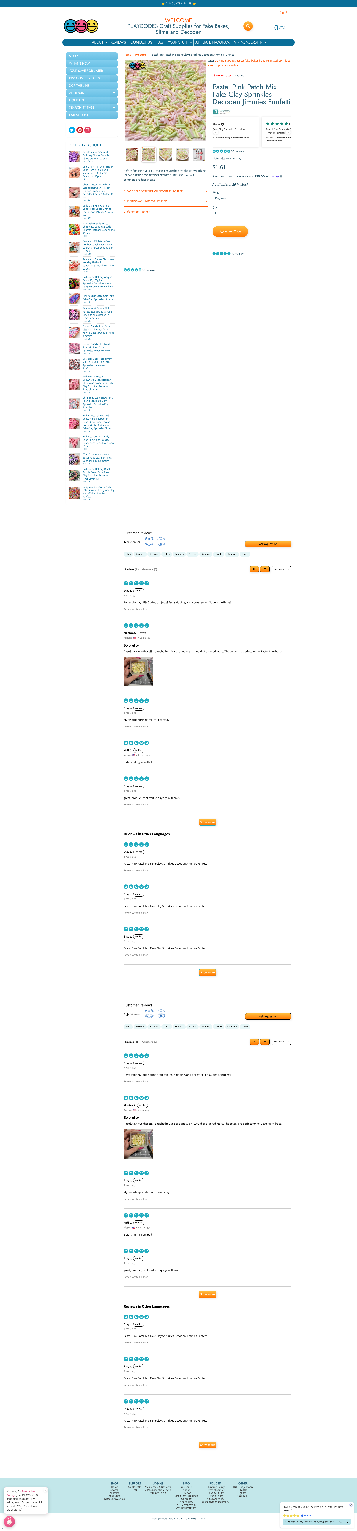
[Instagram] (87, 130)
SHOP (93, 57)
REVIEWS (118, 42)
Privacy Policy (216, 1493)
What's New (186, 1502)
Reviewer (140, 554)
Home (127, 55)
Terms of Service (215, 1490)
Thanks (218, 554)
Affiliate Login (158, 1493)
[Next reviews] (288, 132)
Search (114, 1490)
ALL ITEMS (93, 93)
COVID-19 (242, 1496)
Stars (128, 554)
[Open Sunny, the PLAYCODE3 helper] (9, 1521)
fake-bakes (251, 61)
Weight (217, 193)
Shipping (206, 554)
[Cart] (111, 160)
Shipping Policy (216, 1487)
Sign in (284, 12)
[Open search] (254, 569)
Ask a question (268, 544)
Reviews (186, 1493)
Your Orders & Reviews (158, 1487)
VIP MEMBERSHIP (250, 43)
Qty (215, 207)
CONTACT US (141, 42)
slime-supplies (217, 65)
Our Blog (186, 1499)
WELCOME (178, 20)
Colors (167, 554)
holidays (264, 61)
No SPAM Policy (215, 1499)
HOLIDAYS (93, 101)
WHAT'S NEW (79, 63)
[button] (252, 132)
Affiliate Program (186, 1508)
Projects (192, 554)
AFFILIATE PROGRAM (212, 42)
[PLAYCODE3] (81, 26)
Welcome (186, 1487)
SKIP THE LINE (79, 85)
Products (141, 55)
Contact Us (134, 1487)
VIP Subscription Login (158, 1490)
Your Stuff (114, 1496)
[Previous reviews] (215, 132)
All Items (114, 1493)
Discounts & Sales (114, 1499)
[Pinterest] (79, 130)
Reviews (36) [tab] (132, 569)
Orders (245, 554)
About (186, 1490)
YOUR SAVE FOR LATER (86, 70)
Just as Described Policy (215, 1502)
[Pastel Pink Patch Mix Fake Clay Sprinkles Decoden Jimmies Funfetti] (131, 154)
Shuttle (243, 1490)
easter (240, 61)
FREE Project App (243, 1487)
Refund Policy (215, 1496)
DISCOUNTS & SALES (93, 79)
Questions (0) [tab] (149, 569)
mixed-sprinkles (280, 61)
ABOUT (100, 43)
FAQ (160, 42)
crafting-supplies (225, 61)
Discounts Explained (186, 1496)
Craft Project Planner (137, 212)
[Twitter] (72, 130)
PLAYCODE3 (178, 1518)
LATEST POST (93, 116)
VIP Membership (186, 1505)
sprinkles (232, 65)
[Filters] (265, 569)
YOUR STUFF (180, 43)
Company (232, 554)
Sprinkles (154, 554)
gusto (243, 1493)
